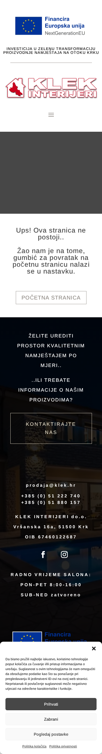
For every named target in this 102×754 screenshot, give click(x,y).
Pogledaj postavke (51, 734)
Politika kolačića (34, 746)
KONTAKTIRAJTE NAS (51, 428)
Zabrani (51, 719)
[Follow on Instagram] (64, 555)
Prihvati (51, 704)
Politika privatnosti (63, 746)
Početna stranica (51, 298)
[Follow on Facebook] (43, 555)
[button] (94, 648)
